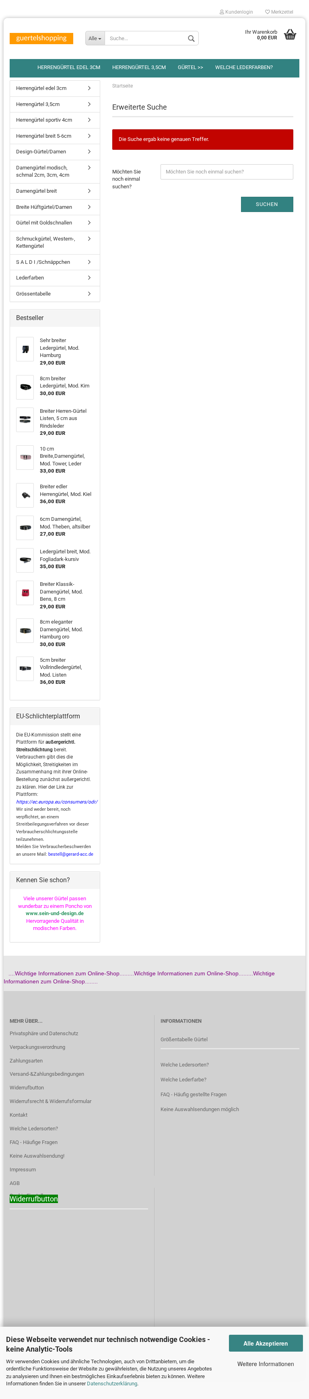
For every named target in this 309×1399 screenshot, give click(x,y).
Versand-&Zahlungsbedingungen (47, 1074)
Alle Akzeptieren (265, 1343)
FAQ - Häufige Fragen (34, 1142)
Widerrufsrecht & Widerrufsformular (50, 1101)
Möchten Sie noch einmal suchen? (126, 179)
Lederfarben (30, 278)
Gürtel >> (190, 67)
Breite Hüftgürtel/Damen (44, 207)
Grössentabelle (33, 294)
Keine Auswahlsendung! (37, 1156)
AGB (15, 1183)
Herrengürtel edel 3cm (68, 67)
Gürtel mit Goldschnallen (44, 223)
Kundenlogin (238, 12)
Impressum (23, 1170)
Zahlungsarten (26, 1061)
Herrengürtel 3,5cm (139, 67)
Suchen (267, 204)
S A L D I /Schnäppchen (43, 262)
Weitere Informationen (265, 1364)
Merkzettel (281, 12)
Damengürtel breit (36, 191)
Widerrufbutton (27, 1088)
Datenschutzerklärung (112, 1384)
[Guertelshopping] (41, 38)
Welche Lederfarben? (244, 67)
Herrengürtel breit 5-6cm (43, 136)
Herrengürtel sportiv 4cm (44, 120)
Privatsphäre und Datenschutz (44, 1033)
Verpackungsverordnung (37, 1047)
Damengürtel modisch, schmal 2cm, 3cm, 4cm (42, 171)
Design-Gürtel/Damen (41, 152)
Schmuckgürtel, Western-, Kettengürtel (45, 242)
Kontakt (18, 1115)
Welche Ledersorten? (34, 1129)
